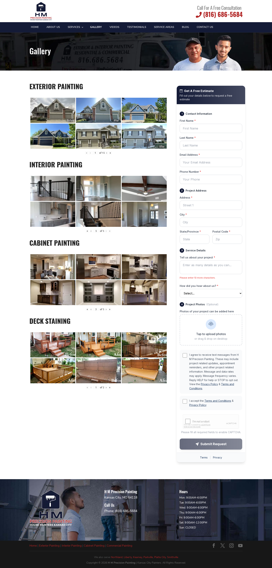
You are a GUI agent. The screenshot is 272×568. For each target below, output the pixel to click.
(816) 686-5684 (222, 14)
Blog (185, 27)
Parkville (148, 557)
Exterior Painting (49, 545)
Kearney (137, 557)
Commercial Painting (119, 545)
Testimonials (136, 27)
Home (35, 27)
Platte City (160, 557)
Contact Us (205, 27)
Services (74, 27)
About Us (53, 27)
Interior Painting (72, 545)
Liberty (128, 557)
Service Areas (164, 27)
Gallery (96, 27)
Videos (114, 27)
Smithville (172, 557)
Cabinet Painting (94, 545)
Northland (116, 557)
